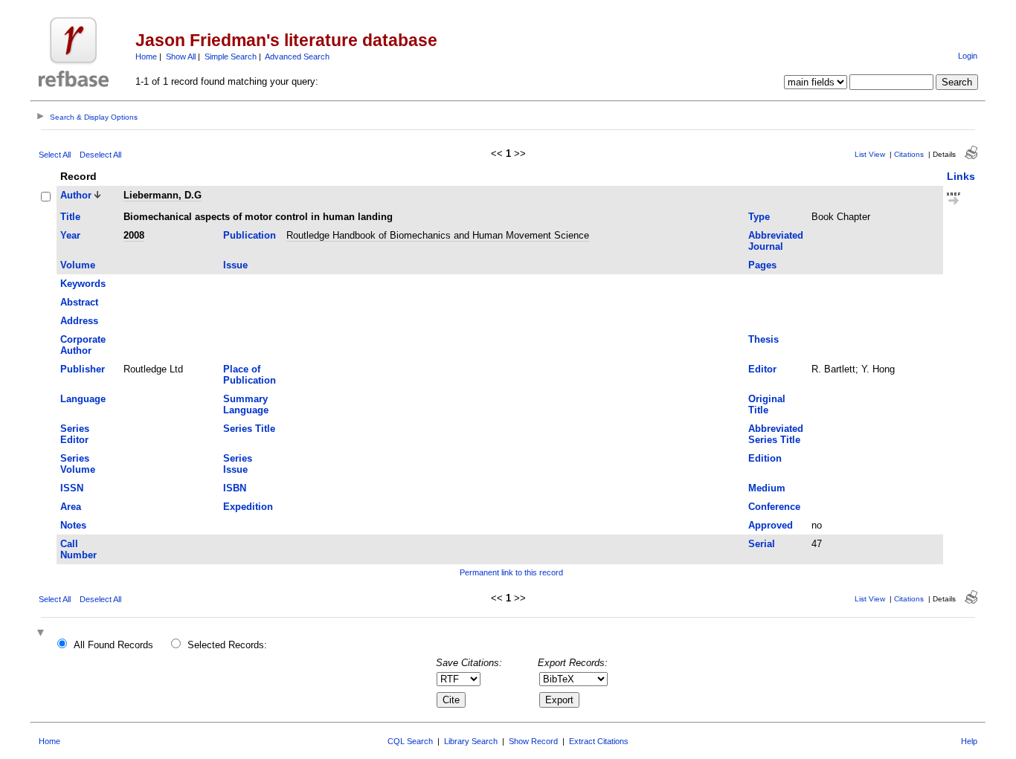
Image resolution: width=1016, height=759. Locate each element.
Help (969, 741)
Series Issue (237, 464)
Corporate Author (83, 345)
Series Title (249, 428)
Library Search (471, 741)
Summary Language (246, 404)
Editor (762, 369)
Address (79, 320)
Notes (73, 525)
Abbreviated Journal (775, 241)
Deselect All (100, 154)
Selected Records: (227, 644)
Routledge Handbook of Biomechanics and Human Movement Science (437, 235)
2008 (133, 235)
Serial (761, 543)
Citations (909, 154)
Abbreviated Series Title (775, 434)
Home (146, 56)
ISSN (71, 488)
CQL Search (410, 741)
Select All (55, 154)
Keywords (83, 283)
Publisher (82, 369)
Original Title (766, 404)
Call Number (78, 549)
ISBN (234, 488)
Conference (774, 506)
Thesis (763, 339)
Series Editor (74, 434)
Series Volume (77, 464)
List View (870, 154)
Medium (766, 488)
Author (75, 195)
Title (70, 216)
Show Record (533, 741)
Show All (181, 56)
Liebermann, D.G (162, 195)
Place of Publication (249, 375)
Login (967, 55)
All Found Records (113, 644)
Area (70, 506)
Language (83, 398)
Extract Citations (598, 741)
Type (759, 216)
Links (961, 176)
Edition (765, 458)
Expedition (248, 506)
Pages (762, 265)
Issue (235, 265)
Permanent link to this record (511, 572)
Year (70, 235)
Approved (770, 525)
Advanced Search (297, 56)
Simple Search (231, 56)
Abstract (79, 302)
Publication (249, 235)
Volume (77, 265)
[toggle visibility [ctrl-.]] (42, 634)
